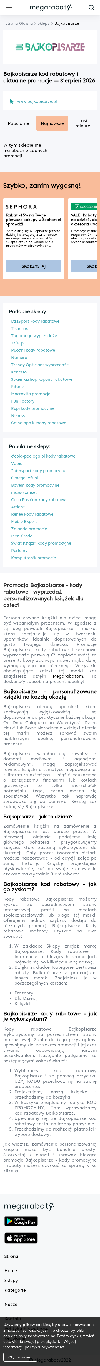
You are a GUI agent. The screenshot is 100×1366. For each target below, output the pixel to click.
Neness (18, 415)
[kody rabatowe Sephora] (33, 206)
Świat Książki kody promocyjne (41, 543)
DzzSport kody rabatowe (35, 321)
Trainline (19, 328)
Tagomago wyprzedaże (34, 335)
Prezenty (23, 993)
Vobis (16, 463)
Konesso (19, 372)
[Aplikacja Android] (21, 1221)
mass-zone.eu (24, 492)
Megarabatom (68, 676)
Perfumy (19, 550)
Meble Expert (24, 521)
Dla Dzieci (25, 998)
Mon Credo (21, 536)
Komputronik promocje (33, 557)
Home (10, 1270)
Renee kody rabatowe (32, 514)
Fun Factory (22, 401)
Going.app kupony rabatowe (38, 422)
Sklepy (56, 946)
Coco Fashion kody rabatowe (39, 499)
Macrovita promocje (30, 393)
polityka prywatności (44, 1346)
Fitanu (17, 386)
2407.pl (18, 343)
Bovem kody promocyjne (35, 485)
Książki (22, 1003)
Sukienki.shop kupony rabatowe (41, 379)
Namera (19, 357)
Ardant (18, 507)
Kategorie (64, 967)
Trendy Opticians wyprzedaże (40, 364)
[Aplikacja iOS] (21, 1238)
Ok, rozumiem (20, 1357)
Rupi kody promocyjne (32, 408)
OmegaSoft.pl (24, 477)
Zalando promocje (29, 528)
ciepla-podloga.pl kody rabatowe (43, 456)
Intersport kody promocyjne (38, 470)
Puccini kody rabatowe (33, 350)
